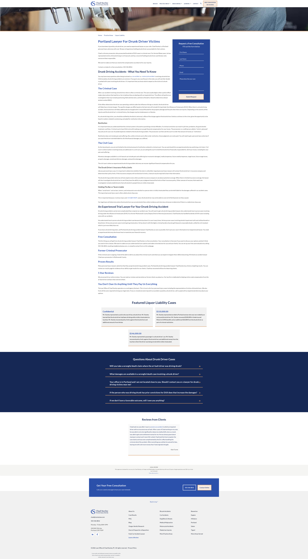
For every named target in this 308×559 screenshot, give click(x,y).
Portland (194, 522)
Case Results (133, 515)
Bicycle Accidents (165, 511)
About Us (131, 511)
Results (155, 3)
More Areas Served (197, 534)
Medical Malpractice (166, 522)
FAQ (130, 519)
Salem (193, 526)
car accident (136, 76)
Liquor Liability (120, 35)
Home (100, 35)
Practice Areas (164, 3)
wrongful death (132, 198)
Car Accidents (164, 515)
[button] (165, 5)
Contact (195, 3)
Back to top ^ (154, 502)
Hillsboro (194, 519)
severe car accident (157, 427)
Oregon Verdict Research (136, 526)
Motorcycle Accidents (166, 526)
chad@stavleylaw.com (98, 517)
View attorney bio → (154, 473)
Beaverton (194, 511)
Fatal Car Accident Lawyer (137, 534)
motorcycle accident (148, 76)
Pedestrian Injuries (166, 530)
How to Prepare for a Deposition (139, 530)
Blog (130, 522)
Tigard (193, 530)
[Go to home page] (122, 3)
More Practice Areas (166, 534)
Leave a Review (134, 537)
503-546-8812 (95, 521)
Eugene (193, 515)
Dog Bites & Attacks (166, 519)
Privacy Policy (132, 548)
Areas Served (176, 3)
